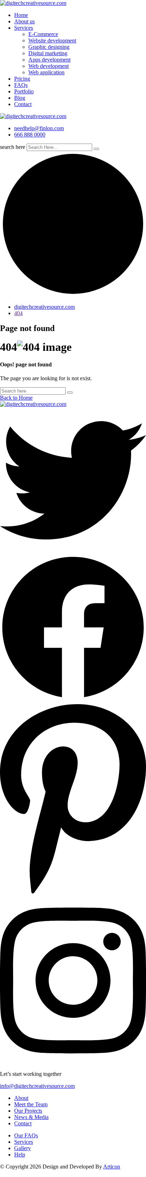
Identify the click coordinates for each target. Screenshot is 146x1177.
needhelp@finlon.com (39, 128)
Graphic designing (48, 47)
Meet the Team (30, 1104)
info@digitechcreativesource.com (37, 1086)
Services (23, 28)
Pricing (22, 79)
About (21, 1098)
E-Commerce (43, 34)
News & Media (31, 1117)
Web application (46, 72)
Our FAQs (26, 1135)
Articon (111, 1167)
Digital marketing (47, 53)
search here (12, 147)
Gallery (22, 1148)
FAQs (21, 85)
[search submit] (96, 149)
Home (21, 15)
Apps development (49, 60)
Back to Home (16, 398)
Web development (48, 66)
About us (24, 21)
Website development (52, 40)
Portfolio (24, 91)
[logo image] (33, 116)
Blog (19, 98)
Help (19, 1155)
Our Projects (28, 1111)
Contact (23, 104)
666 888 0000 (29, 135)
